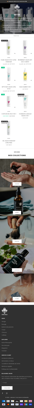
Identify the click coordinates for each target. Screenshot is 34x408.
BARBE (17, 212)
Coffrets (4, 335)
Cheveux (4, 332)
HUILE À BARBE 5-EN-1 (25, 87)
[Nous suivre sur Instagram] (7, 393)
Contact (4, 351)
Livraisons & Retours (7, 358)
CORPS (17, 299)
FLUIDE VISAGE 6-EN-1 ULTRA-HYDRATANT (9, 61)
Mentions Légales (7, 366)
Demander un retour (8, 361)
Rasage (4, 324)
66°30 (8, 57)
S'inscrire (7, 388)
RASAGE (17, 241)
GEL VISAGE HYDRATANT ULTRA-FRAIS (8, 142)
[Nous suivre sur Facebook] (2, 393)
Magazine (4, 348)
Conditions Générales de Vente (11, 363)
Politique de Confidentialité (9, 369)
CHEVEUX (17, 270)
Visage (4, 321)
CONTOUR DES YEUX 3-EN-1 (8, 114)
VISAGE (17, 184)
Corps (3, 330)
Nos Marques (5, 345)
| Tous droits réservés (22, 397)
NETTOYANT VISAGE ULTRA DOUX (9, 88)
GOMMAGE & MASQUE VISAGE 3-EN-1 (25, 115)
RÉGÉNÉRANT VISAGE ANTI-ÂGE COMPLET (25, 61)
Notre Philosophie (7, 342)
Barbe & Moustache (7, 327)
